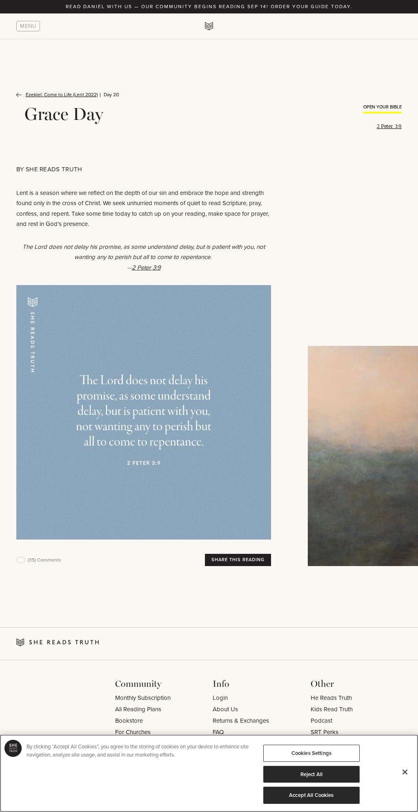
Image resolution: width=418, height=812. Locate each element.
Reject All (311, 774)
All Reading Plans (138, 709)
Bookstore (129, 720)
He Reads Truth (331, 697)
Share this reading (238, 559)
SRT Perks (324, 732)
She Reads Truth (54, 169)
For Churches (133, 732)
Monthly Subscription (143, 697)
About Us (225, 709)
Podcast (321, 720)
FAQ (218, 732)
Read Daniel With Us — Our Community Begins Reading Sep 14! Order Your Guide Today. (209, 6)
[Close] (405, 772)
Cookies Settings (311, 753)
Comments (44, 560)
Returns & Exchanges (241, 720)
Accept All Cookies (311, 795)
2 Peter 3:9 (389, 126)
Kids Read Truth (332, 709)
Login (220, 697)
